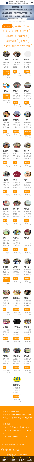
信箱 (6, 414)
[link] (17, 12)
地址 (6, 418)
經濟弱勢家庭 (22, 36)
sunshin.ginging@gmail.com (20, 414)
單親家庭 (9, 36)
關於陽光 (12, 444)
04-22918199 (14, 411)
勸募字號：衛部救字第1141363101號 (17, 46)
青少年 (8, 31)
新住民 (25, 31)
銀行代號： (9, 430)
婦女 (16, 31)
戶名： (7, 427)
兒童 (28, 26)
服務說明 (18, 26)
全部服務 (7, 26)
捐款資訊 (8, 424)
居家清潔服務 (11, 41)
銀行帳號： (9, 436)
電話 (6, 411)
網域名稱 (24, 41)
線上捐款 (5, 444)
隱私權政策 (21, 444)
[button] (10, 21)
